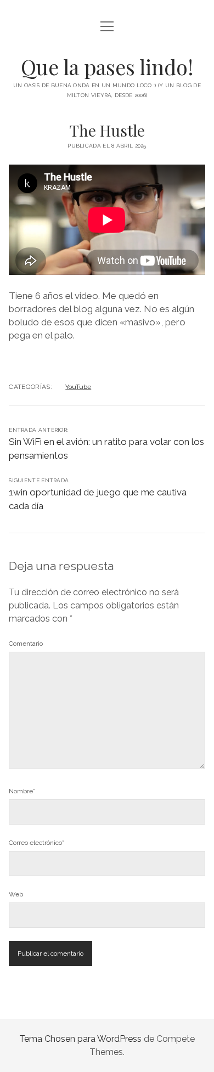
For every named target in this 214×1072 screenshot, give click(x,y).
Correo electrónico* (36, 843)
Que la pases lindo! (107, 67)
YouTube (78, 387)
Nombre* (22, 791)
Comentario (26, 643)
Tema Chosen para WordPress (80, 1039)
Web (16, 894)
